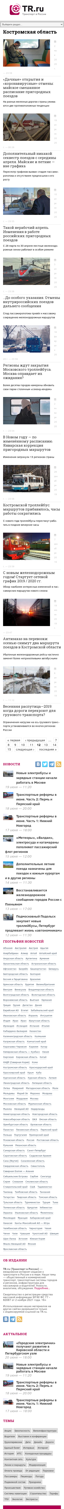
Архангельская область (16, 963)
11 (31, 745)
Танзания (45, 1191)
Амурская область (13, 958)
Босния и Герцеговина (15, 979)
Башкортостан (38, 968)
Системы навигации (15, 1493)
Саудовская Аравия (40, 1155)
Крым (30, 1072)
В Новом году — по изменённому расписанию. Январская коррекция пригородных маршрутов (28, 443)
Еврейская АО (11, 1010)
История (9, 1453)
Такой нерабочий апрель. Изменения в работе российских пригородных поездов (27, 233)
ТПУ (6, 1499)
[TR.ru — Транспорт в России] (28, 15)
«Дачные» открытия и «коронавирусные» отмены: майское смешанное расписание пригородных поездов (28, 87)
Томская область (48, 1197)
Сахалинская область (33, 1160)
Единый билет (12, 1447)
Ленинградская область (16, 1082)
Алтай (33, 953)
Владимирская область (41, 989)
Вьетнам (34, 999)
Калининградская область (17, 1036)
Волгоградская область (16, 994)
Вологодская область (43, 994)
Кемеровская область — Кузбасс (21, 1051)
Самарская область (14, 1150)
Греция (7, 1005)
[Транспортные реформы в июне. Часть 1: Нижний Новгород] (8, 1403)
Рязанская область (25, 1145)
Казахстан (35, 1031)
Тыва (55, 1202)
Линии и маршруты (15, 1464)
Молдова (47, 1093)
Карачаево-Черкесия (15, 1046)
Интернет (43, 1447)
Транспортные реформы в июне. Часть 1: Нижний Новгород (36, 821)
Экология (17, 1499)
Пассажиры (10, 1476)
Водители (9, 1436)
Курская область (37, 1077)
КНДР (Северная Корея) (16, 1062)
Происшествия (12, 1487)
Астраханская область (43, 963)
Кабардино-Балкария (15, 1031)
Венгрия (7, 989)
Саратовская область (15, 1155)
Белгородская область (15, 973)
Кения (45, 1051)
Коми (35, 1062)
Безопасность (22, 1430)
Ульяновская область (26, 1212)
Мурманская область (39, 1103)
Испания (34, 1025)
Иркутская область (39, 1020)
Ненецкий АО (21, 1108)
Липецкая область (42, 1082)
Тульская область (12, 1202)
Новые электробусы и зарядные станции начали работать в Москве (36, 777)
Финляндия (9, 1217)
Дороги (50, 1442)
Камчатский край (36, 1041)
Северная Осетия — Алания (18, 1171)
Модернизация (37, 1464)
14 (54, 745)
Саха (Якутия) (10, 1160)
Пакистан (8, 1129)
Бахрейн (23, 968)
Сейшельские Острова (15, 1176)
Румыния (8, 1145)
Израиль (33, 1015)
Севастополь (38, 1166)
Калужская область (14, 1041)
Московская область (14, 1103)
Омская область (48, 1119)
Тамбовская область (26, 1191)
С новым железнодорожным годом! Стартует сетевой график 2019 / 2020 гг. (29, 576)
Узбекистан (46, 1207)
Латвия (52, 1077)
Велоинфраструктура (44, 1430)
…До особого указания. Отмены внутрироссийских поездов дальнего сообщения (31, 301)
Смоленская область (36, 1181)
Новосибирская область (16, 1119)
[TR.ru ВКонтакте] (38, 765)
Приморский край (39, 1134)
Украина (7, 1212)
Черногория (35, 1228)
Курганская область (14, 1077)
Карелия (33, 1046)
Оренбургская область (15, 1124)
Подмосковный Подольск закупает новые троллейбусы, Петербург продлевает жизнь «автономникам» (33, 923)
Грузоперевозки (13, 1442)
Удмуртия (32, 1207)
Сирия (6, 1181)
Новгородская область (44, 1114)
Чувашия (25, 1233)
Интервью (28, 1447)
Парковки (48, 1470)
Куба (38, 1072)
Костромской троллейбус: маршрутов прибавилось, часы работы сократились (31, 509)
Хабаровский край (40, 1217)
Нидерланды (38, 1108)
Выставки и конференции (32, 1436)
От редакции (32, 1470)
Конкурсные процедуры (38, 1453)
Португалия (20, 1134)
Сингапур (45, 1176)
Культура (31, 1459)
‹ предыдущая (35, 740)
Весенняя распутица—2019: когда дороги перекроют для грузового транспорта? (29, 710)
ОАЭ (34, 1119)
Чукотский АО (39, 1233)
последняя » (48, 749)
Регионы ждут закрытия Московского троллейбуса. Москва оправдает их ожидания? (27, 371)
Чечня (6, 1233)
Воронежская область (15, 999)
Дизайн (38, 1442)
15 (9, 749)
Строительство (38, 1493)
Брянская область (13, 984)
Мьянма (7, 1108)
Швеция (54, 1233)
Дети (28, 1442)
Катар (44, 1046)
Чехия (48, 1228)
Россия (30, 1140)
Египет (24, 1010)
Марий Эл (22, 1093)
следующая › (25, 749)
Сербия (34, 1176)
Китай (43, 1057)
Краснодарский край (41, 1067)
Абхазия (7, 948)
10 (23, 745)
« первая (13, 740)
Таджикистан (45, 1186)
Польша (7, 1134)
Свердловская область (15, 1166)
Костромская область (15, 1067)
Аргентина (31, 958)
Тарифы (54, 1493)
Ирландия (8, 1025)
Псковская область (13, 1140)
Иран (23, 1020)
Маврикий (18, 1088)
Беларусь (54, 968)
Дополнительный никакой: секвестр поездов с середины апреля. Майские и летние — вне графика (29, 159)
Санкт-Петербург (36, 1150)
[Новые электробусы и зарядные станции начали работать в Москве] (8, 1368)
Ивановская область (14, 1015)
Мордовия (22, 1098)
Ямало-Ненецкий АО (14, 1243)
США (32, 1186)
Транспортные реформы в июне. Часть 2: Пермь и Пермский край (36, 799)
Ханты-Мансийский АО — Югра (32, 1223)
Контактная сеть (13, 1459)
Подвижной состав (14, 1482)
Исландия (22, 1025)
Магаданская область (38, 1088)
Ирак (15, 1020)
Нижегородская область (16, 1114)
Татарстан (9, 1197)
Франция (22, 1217)
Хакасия (7, 1223)
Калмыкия (40, 1036)
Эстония (22, 1238)
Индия (6, 1020)
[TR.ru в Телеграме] (51, 765)
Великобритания (45, 984)
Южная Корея (37, 1238)
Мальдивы (9, 1093)
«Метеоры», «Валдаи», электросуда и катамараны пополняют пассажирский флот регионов (32, 844)
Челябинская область (15, 1228)
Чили (15, 1233)
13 (46, 745)
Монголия (8, 1098)
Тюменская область (14, 1207)
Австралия (20, 948)
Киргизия (8, 1057)
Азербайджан (10, 953)
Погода (39, 1476)
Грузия (16, 1005)
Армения (44, 958)
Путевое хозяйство (34, 1487)
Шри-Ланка (9, 1238)
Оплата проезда (13, 1470)
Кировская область (26, 1057)
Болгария (35, 973)
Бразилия (35, 979)
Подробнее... (42, 1288)
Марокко (35, 1093)
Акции (7, 1430)
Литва (6, 1088)
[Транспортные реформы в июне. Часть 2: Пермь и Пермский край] (8, 1386)
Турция (46, 1202)
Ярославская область (15, 1249)
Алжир (24, 953)
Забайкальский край (42, 1010)
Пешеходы (26, 1476)
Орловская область (41, 1124)
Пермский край (49, 1129)
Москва (34, 1098)
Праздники (35, 1482)
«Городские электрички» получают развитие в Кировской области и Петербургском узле (30, 1348)
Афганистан (9, 968)
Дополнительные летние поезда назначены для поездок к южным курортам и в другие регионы (32, 870)
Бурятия (29, 984)
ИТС (19, 1453)
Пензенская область (27, 1129)
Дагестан (28, 1005)
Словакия (17, 1181)
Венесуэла (20, 989)
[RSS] (58, 765)
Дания (38, 1005)
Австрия (33, 948)
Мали (55, 1088)
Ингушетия (46, 1015)
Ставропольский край (15, 1186)
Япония (32, 1243)
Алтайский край (48, 953)
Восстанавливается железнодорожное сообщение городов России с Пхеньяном (33, 897)
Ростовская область (48, 1140)
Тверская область (26, 1197)
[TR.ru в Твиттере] (45, 765)
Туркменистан (32, 1202)
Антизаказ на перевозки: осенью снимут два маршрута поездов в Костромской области (32, 642)
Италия (45, 1025)
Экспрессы (32, 1499)
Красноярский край (14, 1072)
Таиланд (7, 1191)
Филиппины (46, 1212)
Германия (46, 999)
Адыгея (44, 948)
